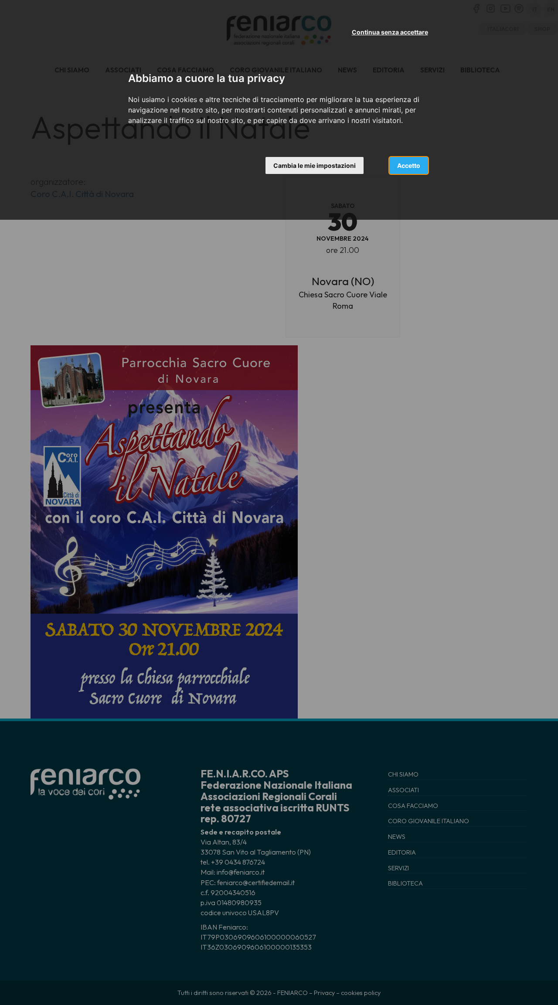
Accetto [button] (408, 165)
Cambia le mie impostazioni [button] (314, 165)
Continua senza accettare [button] (390, 32)
